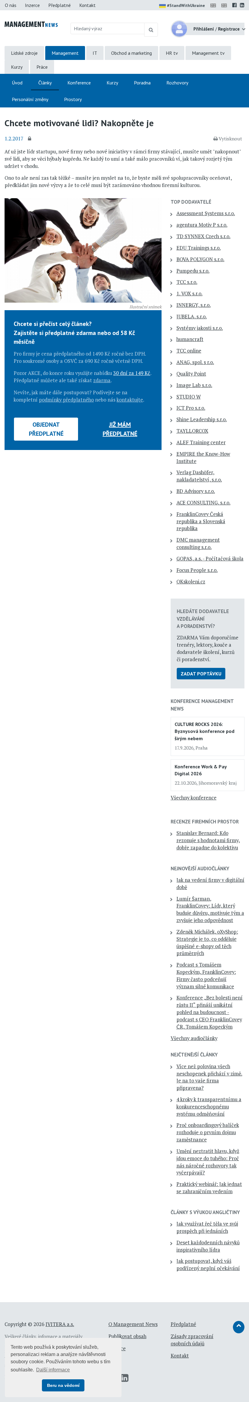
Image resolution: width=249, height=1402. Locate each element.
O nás (10, 5)
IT (95, 53)
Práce (42, 67)
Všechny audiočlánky (194, 1038)
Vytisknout (230, 139)
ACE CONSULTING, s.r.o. (203, 502)
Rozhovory (177, 83)
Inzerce (32, 5)
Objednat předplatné (46, 429)
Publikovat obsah (127, 1336)
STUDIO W (188, 396)
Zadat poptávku (201, 674)
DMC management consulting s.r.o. (198, 543)
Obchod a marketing (131, 53)
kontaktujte (130, 399)
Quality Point (191, 373)
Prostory (73, 99)
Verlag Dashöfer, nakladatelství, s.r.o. (199, 476)
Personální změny (30, 99)
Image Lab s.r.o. (194, 385)
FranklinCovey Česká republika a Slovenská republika (200, 521)
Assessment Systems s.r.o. (205, 213)
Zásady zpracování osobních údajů (192, 1340)
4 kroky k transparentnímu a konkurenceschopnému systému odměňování (208, 1106)
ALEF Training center (201, 442)
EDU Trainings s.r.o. (198, 248)
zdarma (102, 380)
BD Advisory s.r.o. (195, 491)
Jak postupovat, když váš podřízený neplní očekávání (208, 1265)
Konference (79, 83)
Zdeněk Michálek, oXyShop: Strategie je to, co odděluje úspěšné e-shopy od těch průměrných (207, 942)
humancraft (189, 339)
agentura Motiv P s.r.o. (201, 225)
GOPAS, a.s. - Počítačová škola (210, 558)
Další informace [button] (53, 1369)
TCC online (188, 350)
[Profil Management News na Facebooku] (234, 5)
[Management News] (31, 24)
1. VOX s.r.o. (189, 293)
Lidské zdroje (24, 53)
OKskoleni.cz (190, 581)
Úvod (17, 83)
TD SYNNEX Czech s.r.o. (203, 236)
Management (65, 53)
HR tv (172, 53)
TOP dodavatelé (191, 202)
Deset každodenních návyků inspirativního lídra (208, 1246)
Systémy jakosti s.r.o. (199, 328)
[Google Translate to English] (225, 5)
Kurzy (16, 67)
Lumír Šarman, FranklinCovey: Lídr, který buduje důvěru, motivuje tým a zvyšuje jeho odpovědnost (210, 909)
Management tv (208, 53)
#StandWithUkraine (186, 5)
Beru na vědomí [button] (63, 1385)
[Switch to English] (214, 5)
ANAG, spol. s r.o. (195, 362)
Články (45, 83)
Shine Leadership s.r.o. (201, 419)
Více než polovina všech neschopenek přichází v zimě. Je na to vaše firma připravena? (209, 1077)
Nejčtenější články (194, 1054)
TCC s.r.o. (186, 282)
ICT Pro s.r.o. (190, 408)
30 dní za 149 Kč (131, 373)
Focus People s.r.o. (197, 570)
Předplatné (59, 5)
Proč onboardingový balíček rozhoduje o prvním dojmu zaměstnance (207, 1132)
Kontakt (87, 5)
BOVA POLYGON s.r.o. (200, 259)
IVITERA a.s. (60, 1324)
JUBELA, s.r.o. (191, 316)
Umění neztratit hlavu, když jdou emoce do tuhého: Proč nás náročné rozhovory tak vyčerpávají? (207, 1162)
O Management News (133, 1324)
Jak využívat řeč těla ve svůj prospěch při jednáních (207, 1227)
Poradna (142, 83)
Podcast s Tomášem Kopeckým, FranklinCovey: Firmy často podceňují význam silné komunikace (206, 975)
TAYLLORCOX (192, 431)
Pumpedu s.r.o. (193, 271)
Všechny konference (194, 797)
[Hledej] (151, 30)
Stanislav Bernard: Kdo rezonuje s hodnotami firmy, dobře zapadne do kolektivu (208, 840)
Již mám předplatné (120, 429)
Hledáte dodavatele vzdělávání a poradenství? (203, 618)
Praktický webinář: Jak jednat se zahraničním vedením (209, 1188)
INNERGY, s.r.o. (193, 305)
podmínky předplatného (66, 399)
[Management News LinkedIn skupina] (242, 5)
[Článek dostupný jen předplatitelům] (30, 139)
